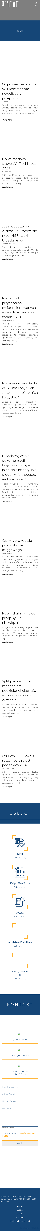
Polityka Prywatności (20, 1221)
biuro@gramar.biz (20, 1055)
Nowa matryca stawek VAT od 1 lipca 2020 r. (19, 163)
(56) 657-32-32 (20, 1039)
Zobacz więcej (20, 858)
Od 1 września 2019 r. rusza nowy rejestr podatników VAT (18, 760)
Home (20, 1206)
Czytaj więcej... (7, 120)
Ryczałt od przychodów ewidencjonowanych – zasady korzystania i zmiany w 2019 (19, 307)
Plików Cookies (35, 1228)
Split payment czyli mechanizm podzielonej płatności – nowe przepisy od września (19, 690)
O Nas (20, 1210)
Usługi (20, 1214)
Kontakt (20, 1217)
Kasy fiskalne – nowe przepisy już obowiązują (18, 618)
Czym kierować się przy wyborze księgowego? (17, 545)
